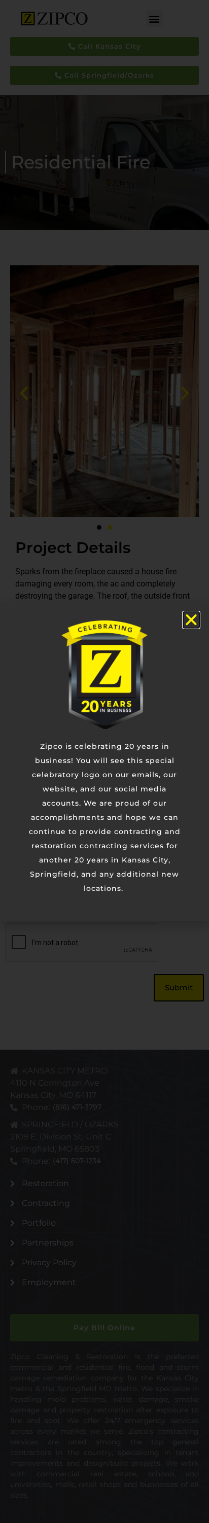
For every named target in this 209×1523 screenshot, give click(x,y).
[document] (104, 761)
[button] (191, 620)
